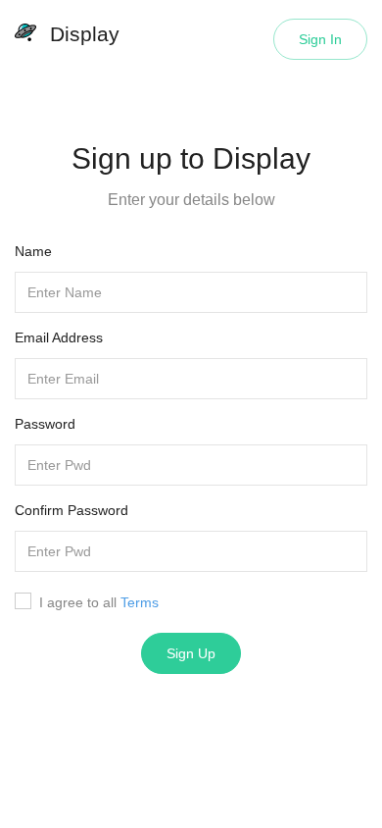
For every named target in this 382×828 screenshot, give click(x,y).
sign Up (191, 653)
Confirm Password (71, 510)
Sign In (320, 39)
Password (45, 424)
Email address (59, 337)
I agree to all (99, 602)
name (33, 251)
